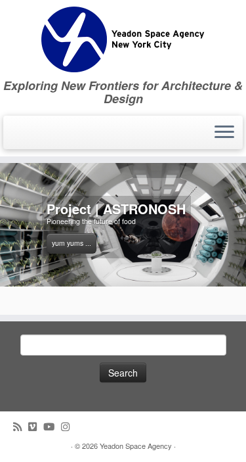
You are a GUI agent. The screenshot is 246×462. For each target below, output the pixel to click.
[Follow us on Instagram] (68, 426)
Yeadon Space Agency (136, 445)
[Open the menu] (224, 133)
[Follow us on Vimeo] (35, 426)
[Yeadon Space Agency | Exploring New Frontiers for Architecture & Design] (123, 39)
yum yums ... (71, 243)
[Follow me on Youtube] (52, 426)
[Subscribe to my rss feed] (20, 426)
